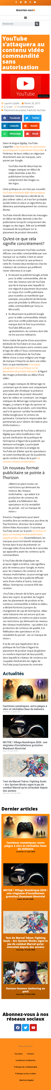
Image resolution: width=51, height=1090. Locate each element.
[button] (25, 17)
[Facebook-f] (16, 2)
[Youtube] (35, 2)
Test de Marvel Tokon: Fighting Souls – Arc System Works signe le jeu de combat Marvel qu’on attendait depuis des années (25, 786)
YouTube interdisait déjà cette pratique (24, 192)
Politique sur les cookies (25, 1073)
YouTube (41, 110)
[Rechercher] (37, 24)
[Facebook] (17, 1027)
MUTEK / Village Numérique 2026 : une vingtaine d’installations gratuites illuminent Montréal (25, 745)
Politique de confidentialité (25, 1067)
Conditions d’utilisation (25, 1060)
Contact (30, 1054)
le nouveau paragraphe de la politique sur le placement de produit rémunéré (21, 368)
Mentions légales (26, 1080)
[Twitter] (21, 2)
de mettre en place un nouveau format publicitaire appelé (24, 534)
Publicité (31, 110)
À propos (19, 1054)
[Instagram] (30, 2)
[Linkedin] (25, 2)
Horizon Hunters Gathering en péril (25, 990)
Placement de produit (15, 110)
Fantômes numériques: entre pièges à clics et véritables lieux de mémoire (25, 708)
